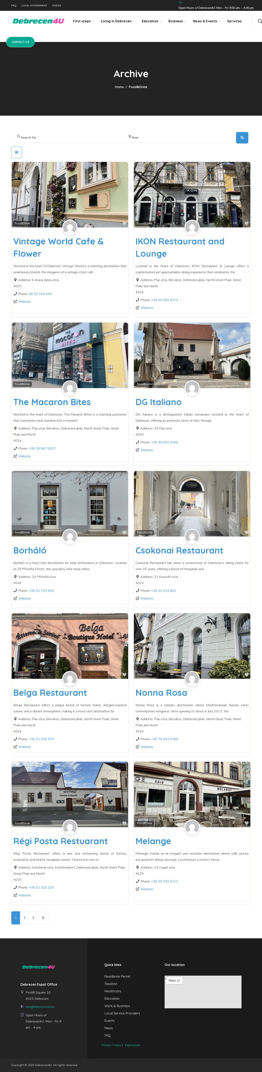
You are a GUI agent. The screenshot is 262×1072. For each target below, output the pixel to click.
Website (24, 301)
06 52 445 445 (40, 294)
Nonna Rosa (161, 692)
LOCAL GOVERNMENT (34, 5)
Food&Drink (22, 223)
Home (119, 87)
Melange (153, 841)
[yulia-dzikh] (70, 232)
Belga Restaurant (50, 692)
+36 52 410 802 (163, 591)
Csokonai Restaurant (179, 550)
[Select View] (16, 152)
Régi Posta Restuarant (60, 841)
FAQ (13, 5)
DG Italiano (159, 401)
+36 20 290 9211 (164, 881)
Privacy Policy (111, 1045)
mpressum (132, 1045)
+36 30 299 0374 (164, 300)
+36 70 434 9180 (164, 739)
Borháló (29, 550)
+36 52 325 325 (41, 887)
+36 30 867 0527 (42, 448)
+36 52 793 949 (41, 591)
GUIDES (56, 5)
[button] (260, 21)
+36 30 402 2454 (164, 442)
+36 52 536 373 (41, 739)
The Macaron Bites (52, 401)
